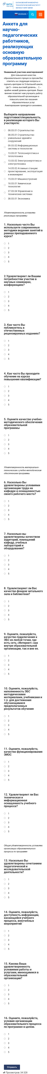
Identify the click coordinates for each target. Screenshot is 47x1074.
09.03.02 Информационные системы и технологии (23, 147)
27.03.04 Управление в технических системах (20, 192)
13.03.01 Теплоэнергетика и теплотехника (23, 155)
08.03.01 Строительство (21, 130)
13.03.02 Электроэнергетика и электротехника (24, 162)
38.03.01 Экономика (19, 198)
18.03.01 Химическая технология (19, 185)
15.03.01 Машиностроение (22, 179)
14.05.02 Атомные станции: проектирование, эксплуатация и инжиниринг (25, 171)
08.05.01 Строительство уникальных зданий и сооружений (21, 137)
